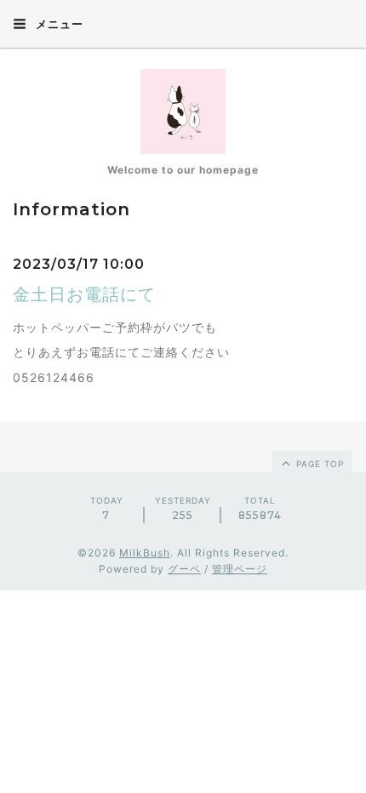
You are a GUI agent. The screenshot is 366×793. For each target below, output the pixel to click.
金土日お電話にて (84, 294)
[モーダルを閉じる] (183, 396)
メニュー (57, 24)
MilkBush (144, 552)
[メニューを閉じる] (183, 396)
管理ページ (239, 568)
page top (318, 464)
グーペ (184, 568)
